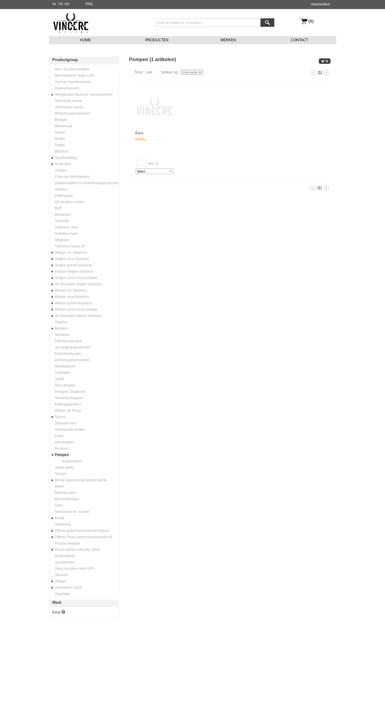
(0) (311, 21)
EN (67, 4)
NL (54, 4)
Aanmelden (320, 4)
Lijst (149, 72)
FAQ (89, 4)
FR (60, 4)
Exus (139, 133)
